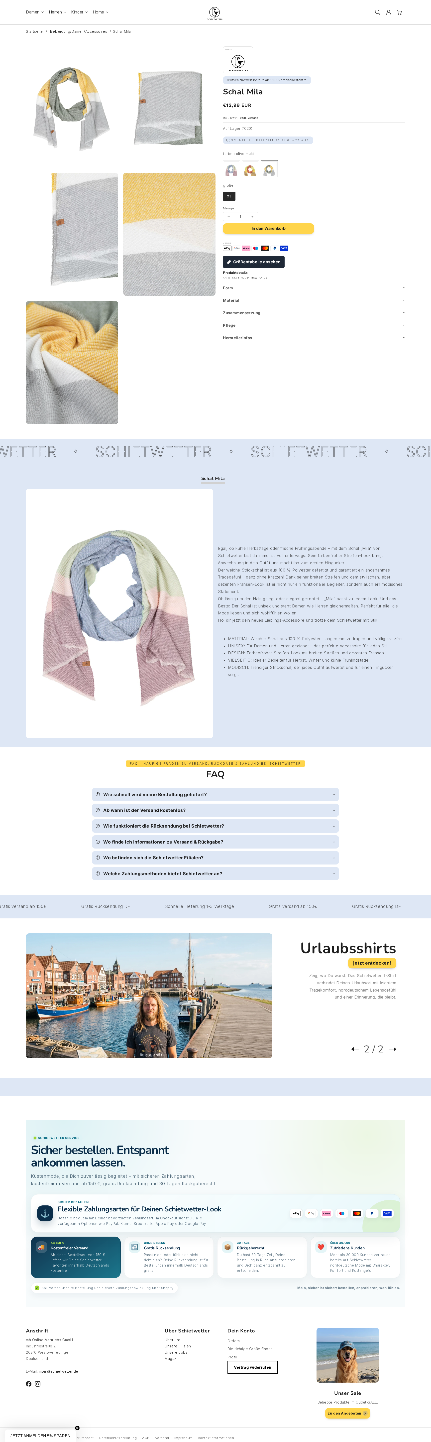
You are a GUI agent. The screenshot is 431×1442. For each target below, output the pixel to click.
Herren (55, 11)
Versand (162, 1438)
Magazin (172, 1358)
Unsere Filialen (178, 1346)
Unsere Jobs (176, 1352)
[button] (377, 12)
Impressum (183, 1438)
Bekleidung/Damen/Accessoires (78, 31)
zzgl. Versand (249, 117)
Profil (232, 1357)
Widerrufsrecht (81, 1438)
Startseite (34, 31)
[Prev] (357, 1049)
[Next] (390, 1049)
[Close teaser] (77, 1428)
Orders (233, 1341)
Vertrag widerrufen (252, 1367)
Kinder (77, 11)
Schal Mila (122, 31)
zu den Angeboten (344, 1413)
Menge (228, 208)
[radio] (231, 168)
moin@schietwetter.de (58, 1371)
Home (98, 11)
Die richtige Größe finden (250, 1349)
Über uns (173, 1340)
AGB (146, 1438)
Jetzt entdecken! (372, 963)
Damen (33, 11)
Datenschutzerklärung (118, 1438)
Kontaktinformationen (216, 1438)
